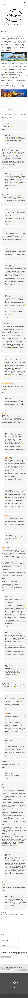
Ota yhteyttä (4, 27)
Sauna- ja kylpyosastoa (6, 114)
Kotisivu (3, 945)
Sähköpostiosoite (5, 940)
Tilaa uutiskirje (23, 969)
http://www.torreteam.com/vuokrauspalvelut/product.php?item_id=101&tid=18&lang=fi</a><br (15, 476)
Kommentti (4, 919)
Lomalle (5, 30)
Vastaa (3, 129)
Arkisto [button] (10, 24)
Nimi (2, 935)
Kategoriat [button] (4, 24)
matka (11, 109)
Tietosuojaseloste (14, 995)
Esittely (16, 24)
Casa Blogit (3, 3)
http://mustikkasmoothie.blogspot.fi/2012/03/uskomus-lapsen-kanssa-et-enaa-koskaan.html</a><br (13, 568)
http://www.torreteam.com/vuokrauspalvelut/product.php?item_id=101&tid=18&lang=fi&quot (15, 472)
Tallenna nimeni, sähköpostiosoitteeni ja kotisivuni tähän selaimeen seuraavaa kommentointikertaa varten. (14, 952)
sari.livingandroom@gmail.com (17, 521)
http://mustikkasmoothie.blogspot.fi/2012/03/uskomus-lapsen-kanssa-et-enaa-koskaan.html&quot (14, 564)
